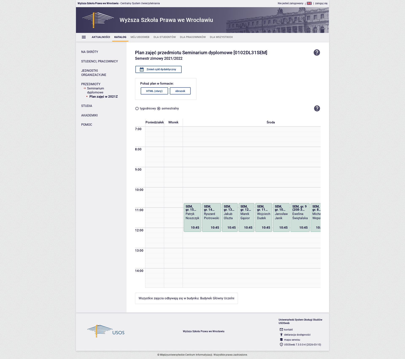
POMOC (86, 125)
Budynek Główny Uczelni (217, 298)
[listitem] (101, 37)
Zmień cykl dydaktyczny (161, 69)
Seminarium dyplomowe (95, 90)
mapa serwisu (292, 339)
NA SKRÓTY (89, 52)
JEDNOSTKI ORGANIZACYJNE (93, 73)
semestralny (170, 108)
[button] (317, 108)
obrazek (180, 91)
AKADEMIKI (89, 115)
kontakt (288, 329)
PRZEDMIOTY (90, 84)
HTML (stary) (154, 91)
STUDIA (86, 106)
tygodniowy (148, 108)
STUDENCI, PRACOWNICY (99, 61)
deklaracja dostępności (297, 334)
